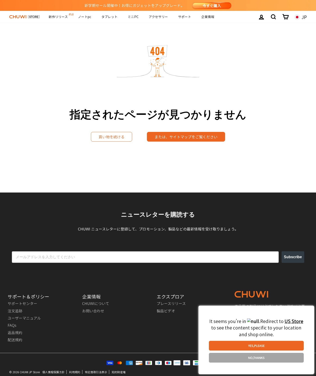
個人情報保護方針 (53, 372)
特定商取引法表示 (96, 372)
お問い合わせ (93, 311)
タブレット (109, 16)
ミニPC (133, 16)
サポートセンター (22, 303)
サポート (184, 16)
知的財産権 (119, 372)
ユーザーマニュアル (24, 318)
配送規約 (15, 339)
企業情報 (207, 16)
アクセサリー (158, 16)
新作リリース (58, 16)
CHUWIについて (95, 303)
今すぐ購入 (211, 5)
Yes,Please (256, 345)
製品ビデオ (166, 311)
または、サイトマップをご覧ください (186, 137)
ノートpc (84, 16)
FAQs (12, 325)
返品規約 (15, 332)
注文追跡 (15, 311)
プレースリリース (171, 303)
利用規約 (74, 372)
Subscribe (293, 257)
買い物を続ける (111, 137)
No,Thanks (256, 357)
